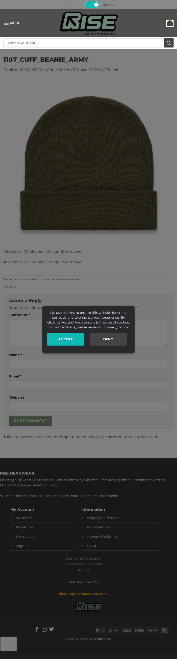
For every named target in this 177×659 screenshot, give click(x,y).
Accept (65, 339)
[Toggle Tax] (92, 4)
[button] (12, 23)
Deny (108, 339)
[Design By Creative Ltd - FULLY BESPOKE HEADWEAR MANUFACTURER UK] (88, 23)
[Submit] (169, 42)
